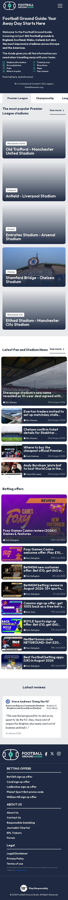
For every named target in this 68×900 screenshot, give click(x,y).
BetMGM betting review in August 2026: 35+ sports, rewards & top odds (43, 587)
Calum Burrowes (33, 474)
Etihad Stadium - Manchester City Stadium (32, 322)
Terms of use (15, 863)
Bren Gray (30, 612)
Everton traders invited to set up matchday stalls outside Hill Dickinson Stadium (44, 413)
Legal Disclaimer (17, 853)
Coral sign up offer (18, 781)
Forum (11, 837)
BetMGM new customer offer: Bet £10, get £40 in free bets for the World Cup (42, 569)
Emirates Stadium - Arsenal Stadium (30, 237)
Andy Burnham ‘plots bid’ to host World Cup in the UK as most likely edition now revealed (43, 467)
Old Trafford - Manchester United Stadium (30, 151)
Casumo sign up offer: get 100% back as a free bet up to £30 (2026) (44, 604)
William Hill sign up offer (22, 797)
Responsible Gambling (21, 822)
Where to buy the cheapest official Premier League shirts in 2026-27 (43, 449)
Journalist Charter (18, 827)
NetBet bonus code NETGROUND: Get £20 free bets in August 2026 (42, 641)
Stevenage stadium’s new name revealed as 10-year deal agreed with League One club (32, 394)
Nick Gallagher (12, 540)
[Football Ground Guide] (18, 6)
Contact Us (14, 817)
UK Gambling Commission (21, 870)
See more (56, 110)
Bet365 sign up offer (19, 776)
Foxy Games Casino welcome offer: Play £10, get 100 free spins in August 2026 (42, 551)
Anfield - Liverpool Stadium (31, 196)
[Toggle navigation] (60, 5)
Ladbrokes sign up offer (22, 786)
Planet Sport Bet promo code (25, 791)
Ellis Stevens (11, 402)
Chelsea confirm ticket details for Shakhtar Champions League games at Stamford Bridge (44, 431)
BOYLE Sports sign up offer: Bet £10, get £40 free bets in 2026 (41, 623)
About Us (12, 812)
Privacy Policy (15, 858)
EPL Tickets (14, 832)
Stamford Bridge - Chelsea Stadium (30, 280)
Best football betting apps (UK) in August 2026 (44, 658)
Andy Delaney (32, 456)
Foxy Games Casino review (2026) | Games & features (29, 532)
